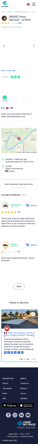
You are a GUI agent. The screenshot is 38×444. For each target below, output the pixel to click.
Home (3, 12)
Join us (23, 393)
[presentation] (4, 45)
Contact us (24, 383)
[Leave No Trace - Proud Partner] (27, 424)
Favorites (14, 101)
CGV (28, 434)
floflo (19, 27)
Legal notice (13, 434)
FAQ (4, 398)
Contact (23, 101)
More (19, 286)
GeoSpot (23, 398)
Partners (23, 388)
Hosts (5, 393)
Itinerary (4, 101)
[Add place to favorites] (33, 314)
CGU (22, 434)
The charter (7, 388)
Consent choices (27, 436)
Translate (33, 205)
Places (10, 12)
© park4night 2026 (10, 440)
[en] (28, 4)
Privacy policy (13, 436)
